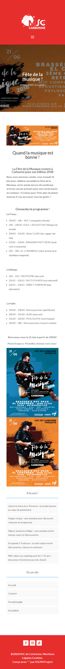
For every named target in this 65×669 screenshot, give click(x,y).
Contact (12, 593)
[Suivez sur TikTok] (39, 643)
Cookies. (37, 657)
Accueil (12, 585)
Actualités (40, 84)
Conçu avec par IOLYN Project (32, 661)
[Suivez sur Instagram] (32, 643)
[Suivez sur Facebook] (25, 643)
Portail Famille (15, 602)
